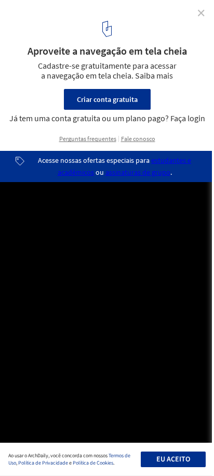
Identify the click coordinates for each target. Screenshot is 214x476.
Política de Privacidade (43, 463)
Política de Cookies (93, 463)
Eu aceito (173, 459)
